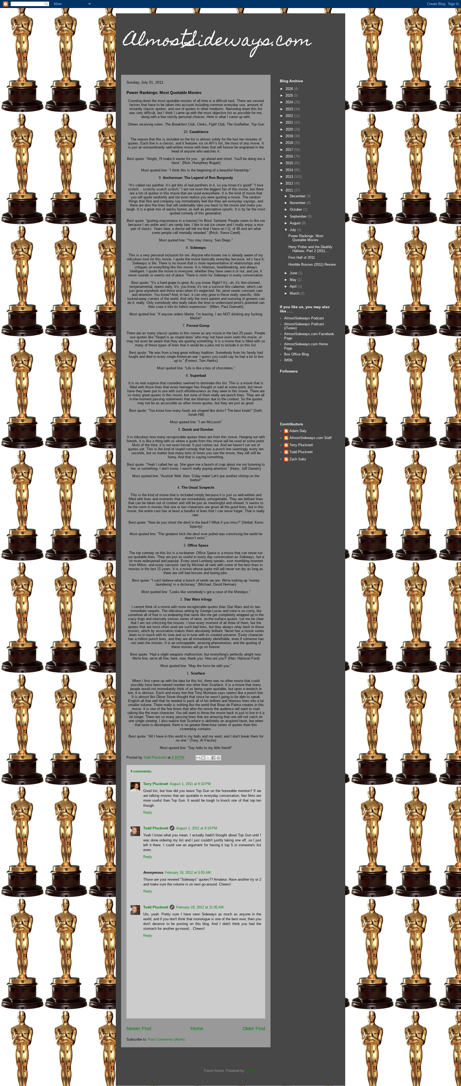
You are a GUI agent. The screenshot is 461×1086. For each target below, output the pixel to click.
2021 (289, 122)
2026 (289, 89)
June (294, 273)
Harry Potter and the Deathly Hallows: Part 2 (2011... (310, 249)
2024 (289, 102)
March (295, 293)
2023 (289, 109)
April (294, 286)
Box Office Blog (296, 354)
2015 (289, 163)
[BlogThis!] (203, 757)
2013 (289, 177)
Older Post (254, 1028)
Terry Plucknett (155, 784)
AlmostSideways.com (217, 42)
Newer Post (138, 1028)
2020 (289, 129)
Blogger (251, 1071)
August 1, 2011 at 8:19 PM (196, 828)
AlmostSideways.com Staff (310, 438)
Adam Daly (298, 431)
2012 (289, 183)
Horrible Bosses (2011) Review (312, 264)
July (293, 230)
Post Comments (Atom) (166, 1039)
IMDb (288, 360)
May (293, 280)
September (299, 216)
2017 (289, 150)
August (296, 223)
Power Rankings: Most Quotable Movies (305, 238)
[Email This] (198, 757)
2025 (289, 95)
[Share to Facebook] (213, 757)
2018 (289, 143)
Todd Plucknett (155, 828)
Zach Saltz (297, 459)
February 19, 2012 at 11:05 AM (200, 907)
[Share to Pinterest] (218, 757)
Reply (147, 812)
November (298, 203)
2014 (289, 170)
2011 (289, 190)
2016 (289, 156)
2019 (289, 136)
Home (196, 1028)
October (296, 209)
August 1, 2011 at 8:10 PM (190, 784)
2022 (289, 116)
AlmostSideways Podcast (304, 318)
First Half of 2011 (301, 258)
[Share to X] (208, 757)
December (298, 196)
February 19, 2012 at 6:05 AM (188, 873)
